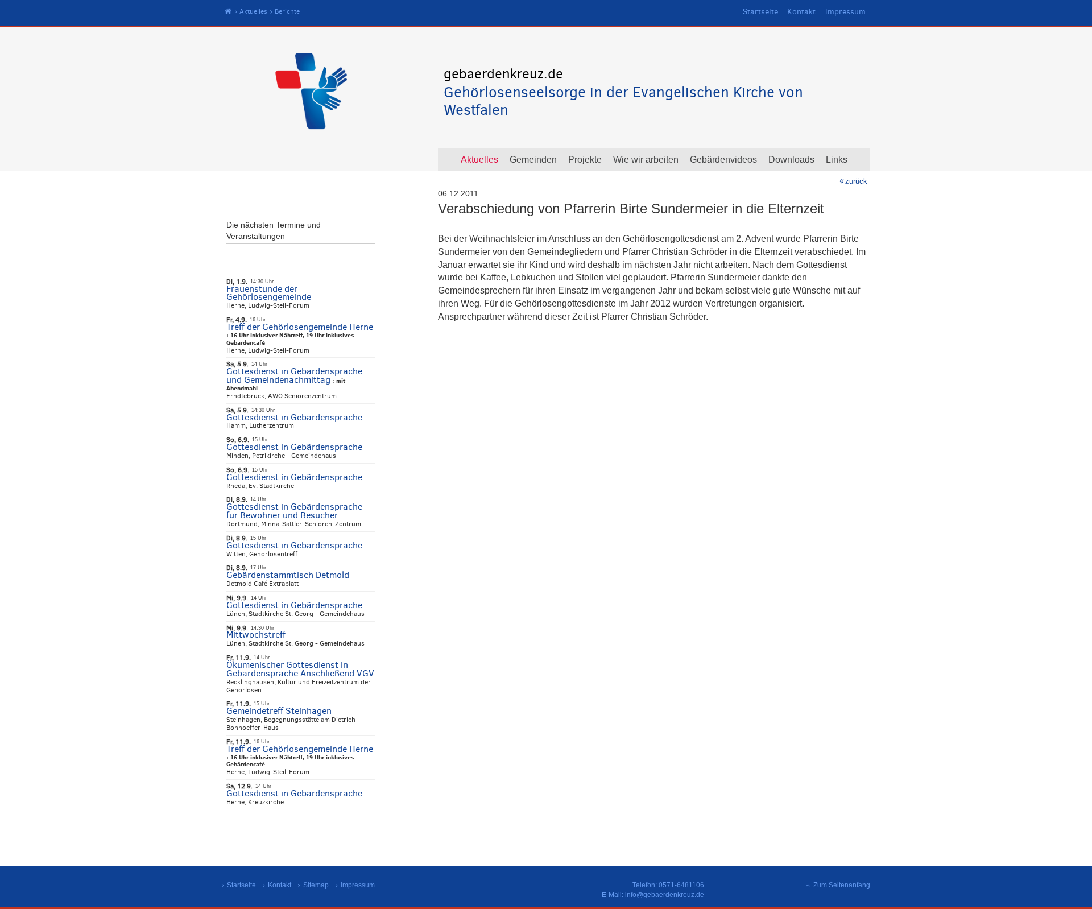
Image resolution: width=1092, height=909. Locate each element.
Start (228, 11)
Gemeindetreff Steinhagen (279, 711)
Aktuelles (253, 11)
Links (836, 159)
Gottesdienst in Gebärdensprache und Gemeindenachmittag (294, 375)
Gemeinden (533, 159)
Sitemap (316, 885)
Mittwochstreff (256, 635)
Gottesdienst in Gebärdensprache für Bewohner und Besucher (294, 511)
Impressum (845, 11)
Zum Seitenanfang (841, 885)
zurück (856, 181)
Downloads (791, 159)
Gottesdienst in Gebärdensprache (294, 417)
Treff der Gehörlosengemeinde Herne (299, 327)
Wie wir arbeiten (646, 159)
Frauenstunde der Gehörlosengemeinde (268, 293)
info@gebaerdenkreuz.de (664, 895)
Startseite (760, 11)
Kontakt (801, 11)
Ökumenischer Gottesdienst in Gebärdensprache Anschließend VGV (300, 669)
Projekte (585, 159)
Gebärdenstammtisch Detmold (287, 575)
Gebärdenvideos (723, 159)
